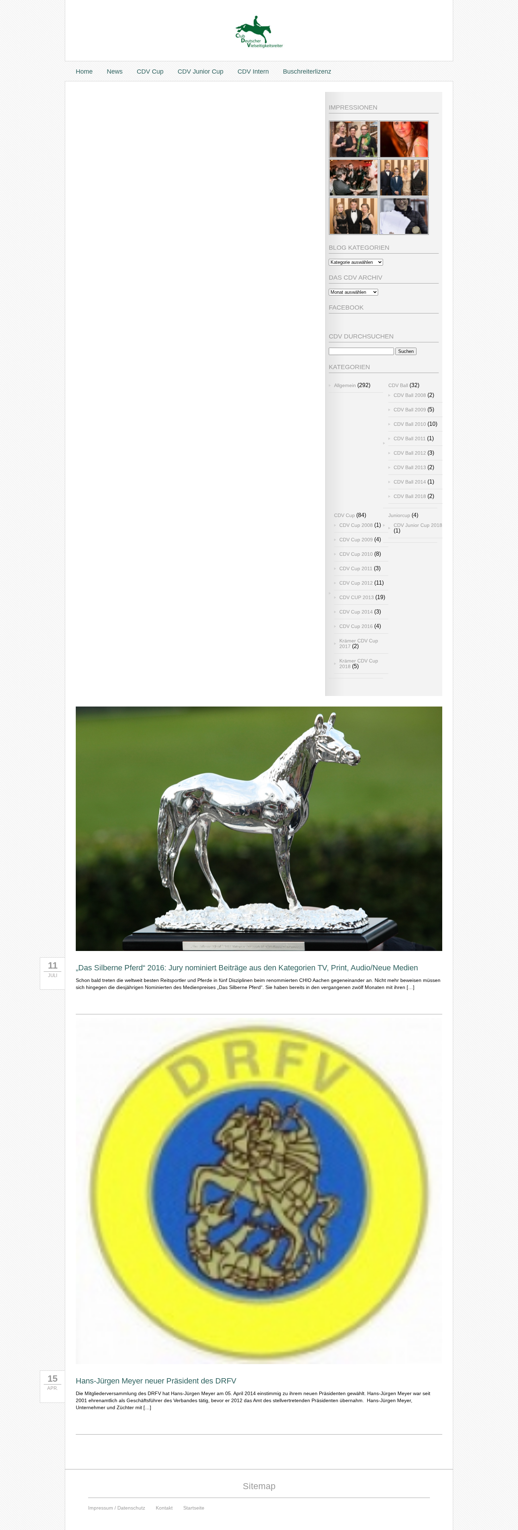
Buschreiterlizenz (307, 71)
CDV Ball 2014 (410, 482)
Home (84, 71)
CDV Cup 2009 (356, 539)
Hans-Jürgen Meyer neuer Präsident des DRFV (156, 1380)
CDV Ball (398, 385)
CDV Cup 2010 (356, 554)
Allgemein (345, 385)
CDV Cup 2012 (356, 583)
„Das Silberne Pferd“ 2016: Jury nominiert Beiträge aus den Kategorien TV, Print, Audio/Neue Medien (247, 967)
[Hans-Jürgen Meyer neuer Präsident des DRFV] (259, 1362)
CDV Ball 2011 (410, 438)
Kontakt (164, 1508)
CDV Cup (150, 71)
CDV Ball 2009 (410, 409)
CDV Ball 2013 (410, 467)
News (115, 71)
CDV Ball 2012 (410, 453)
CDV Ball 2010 (410, 424)
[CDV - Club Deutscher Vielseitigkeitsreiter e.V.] (259, 25)
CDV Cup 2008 (356, 525)
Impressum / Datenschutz (116, 1508)
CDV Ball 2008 (410, 395)
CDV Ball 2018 (410, 496)
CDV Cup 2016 (356, 626)
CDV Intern (253, 71)
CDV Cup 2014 (356, 612)
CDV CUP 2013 (356, 597)
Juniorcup (399, 515)
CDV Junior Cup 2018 (418, 525)
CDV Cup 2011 (355, 568)
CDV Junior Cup (200, 71)
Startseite (193, 1508)
